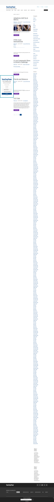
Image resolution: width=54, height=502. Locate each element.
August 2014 (35, 270)
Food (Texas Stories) (36, 42)
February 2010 (35, 344)
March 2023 (35, 129)
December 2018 (35, 199)
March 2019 (35, 195)
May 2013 (34, 291)
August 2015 (35, 254)
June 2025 (34, 92)
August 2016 (35, 238)
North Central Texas (36, 60)
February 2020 (35, 180)
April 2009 (34, 358)
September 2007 (35, 384)
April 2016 (34, 243)
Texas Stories (8, 10)
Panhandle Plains (36, 62)
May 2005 (34, 422)
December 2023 (35, 117)
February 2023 (35, 131)
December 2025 (35, 84)
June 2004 (34, 438)
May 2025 (34, 94)
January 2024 (35, 116)
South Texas (35, 63)
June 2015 (34, 257)
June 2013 (34, 290)
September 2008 (35, 368)
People (34, 49)
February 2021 (35, 164)
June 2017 (34, 224)
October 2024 (35, 103)
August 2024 (35, 106)
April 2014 (34, 276)
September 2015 (35, 253)
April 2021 (34, 161)
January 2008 (35, 379)
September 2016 (35, 236)
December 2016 (35, 232)
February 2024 (35, 114)
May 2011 (34, 324)
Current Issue (32, 10)
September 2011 (35, 318)
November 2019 (35, 184)
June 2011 (34, 322)
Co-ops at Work (25, 21)
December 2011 (35, 314)
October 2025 (35, 87)
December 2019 (35, 183)
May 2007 (34, 390)
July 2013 (34, 288)
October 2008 (35, 366)
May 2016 (34, 242)
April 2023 (34, 128)
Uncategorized (25, 100)
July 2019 (34, 190)
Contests (25, 10)
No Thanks (7, 95)
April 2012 (34, 309)
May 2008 (34, 373)
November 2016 (35, 233)
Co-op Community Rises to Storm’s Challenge (22, 61)
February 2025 (35, 98)
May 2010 (34, 340)
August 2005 (35, 418)
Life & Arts (34, 45)
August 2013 (35, 287)
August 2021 (35, 155)
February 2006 (35, 410)
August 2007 (35, 385)
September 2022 (35, 138)
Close (11, 77)
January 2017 (35, 231)
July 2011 (34, 321)
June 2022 (34, 142)
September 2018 (35, 203)
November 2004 (35, 431)
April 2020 (34, 177)
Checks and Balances (21, 79)
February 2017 (35, 229)
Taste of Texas (35, 29)
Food (12, 10)
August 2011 (35, 320)
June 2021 (34, 158)
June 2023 (34, 125)
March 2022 (35, 146)
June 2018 (34, 207)
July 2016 (34, 239)
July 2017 (34, 222)
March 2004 (35, 442)
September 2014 (35, 269)
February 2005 (35, 427)
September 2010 (35, 335)
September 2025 (35, 88)
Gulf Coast (34, 58)
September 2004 (35, 433)
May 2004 (34, 439)
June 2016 (34, 240)
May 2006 (34, 406)
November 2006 (35, 398)
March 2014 (35, 277)
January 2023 (35, 132)
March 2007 (35, 392)
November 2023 (35, 118)
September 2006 (35, 401)
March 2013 (35, 294)
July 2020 (34, 173)
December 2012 (35, 298)
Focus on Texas (35, 40)
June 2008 (34, 372)
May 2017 (34, 225)
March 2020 (35, 179)
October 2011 (35, 317)
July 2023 (34, 124)
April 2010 (34, 342)
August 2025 (35, 90)
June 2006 (34, 405)
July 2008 (34, 370)
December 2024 (35, 101)
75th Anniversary (36, 35)
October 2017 (35, 218)
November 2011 (35, 316)
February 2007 (35, 394)
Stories (34, 27)
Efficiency (34, 19)
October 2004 (35, 432)
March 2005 (35, 425)
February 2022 (35, 147)
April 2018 (34, 210)
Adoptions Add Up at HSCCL (21, 19)
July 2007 (34, 387)
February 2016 (35, 246)
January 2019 (35, 198)
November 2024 (35, 102)
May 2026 (34, 77)
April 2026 (34, 79)
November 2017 (35, 217)
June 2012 (34, 306)
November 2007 (35, 381)
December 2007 (35, 380)
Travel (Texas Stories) (36, 50)
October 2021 (35, 153)
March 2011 (35, 327)
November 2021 (35, 151)
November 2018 (35, 201)
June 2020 (34, 175)
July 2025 (34, 91)
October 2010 (35, 333)
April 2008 (34, 375)
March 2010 (35, 343)
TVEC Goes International (18, 40)
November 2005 (35, 414)
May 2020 (34, 176)
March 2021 (35, 162)
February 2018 (35, 213)
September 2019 (35, 187)
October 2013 (35, 284)
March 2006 (35, 409)
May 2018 (34, 209)
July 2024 (34, 107)
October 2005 (35, 416)
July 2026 (34, 75)
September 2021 (35, 154)
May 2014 (34, 275)
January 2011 (35, 329)
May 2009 (34, 357)
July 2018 (34, 206)
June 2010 (34, 339)
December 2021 (35, 150)
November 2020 (35, 168)
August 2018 (35, 205)
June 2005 (34, 421)
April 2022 (34, 144)
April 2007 (34, 391)
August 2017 (35, 221)
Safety (24, 64)
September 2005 (35, 417)
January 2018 (35, 214)
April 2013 (34, 292)
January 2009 (35, 362)
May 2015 (34, 258)
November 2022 (35, 135)
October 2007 (35, 383)
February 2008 (35, 377)
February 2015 (35, 262)
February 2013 (35, 295)
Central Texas (35, 55)
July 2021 (34, 157)
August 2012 (35, 303)
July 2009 (34, 354)
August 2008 (35, 369)
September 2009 (35, 351)
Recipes (34, 25)
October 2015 (35, 251)
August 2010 (35, 336)
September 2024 (35, 105)
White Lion (15, 21)
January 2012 (35, 313)
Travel (15, 10)
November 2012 (35, 299)
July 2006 (34, 403)
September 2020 (35, 170)
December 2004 (35, 429)
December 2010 (35, 331)
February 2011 (35, 328)
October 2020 (35, 169)
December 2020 (35, 166)
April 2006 (34, 407)
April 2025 (34, 95)
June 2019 (34, 191)
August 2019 (35, 188)
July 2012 (34, 305)
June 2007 (34, 388)
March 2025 (35, 96)
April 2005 (34, 424)
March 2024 (35, 113)
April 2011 (34, 325)
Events (22, 10)
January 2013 (35, 296)
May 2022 (34, 143)
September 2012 (35, 302)
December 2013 (35, 281)
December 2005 (35, 413)
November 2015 (35, 250)
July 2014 (34, 272)
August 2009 (35, 353)
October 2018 (35, 202)
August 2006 (35, 402)
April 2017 (34, 227)
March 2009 (35, 359)
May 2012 (34, 307)
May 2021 (34, 159)
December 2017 (35, 216)
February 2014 (35, 279)
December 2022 (35, 133)
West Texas (35, 65)
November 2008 (35, 365)
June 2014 (34, 273)
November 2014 (35, 266)
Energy (18, 10)
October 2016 (35, 235)
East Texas (35, 56)
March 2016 (35, 244)
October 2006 (35, 399)
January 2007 (35, 395)
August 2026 (35, 73)
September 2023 (35, 121)
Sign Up (7, 93)
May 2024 (34, 110)
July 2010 (34, 338)
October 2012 (35, 301)
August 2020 (35, 172)
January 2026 (35, 83)
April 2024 (34, 112)
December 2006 (35, 396)
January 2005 (35, 428)
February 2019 (35, 196)
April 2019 (34, 194)
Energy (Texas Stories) (36, 38)
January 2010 (35, 346)
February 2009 (35, 361)
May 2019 (34, 192)
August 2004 (35, 435)
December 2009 (35, 347)
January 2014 (35, 280)
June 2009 (34, 355)
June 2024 (34, 109)
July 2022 (34, 140)
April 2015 (34, 259)
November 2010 (35, 332)
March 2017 (35, 228)
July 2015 (34, 255)
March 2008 (35, 376)
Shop (29, 10)
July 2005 (34, 420)
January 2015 (35, 264)
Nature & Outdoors (36, 47)
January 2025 (35, 99)
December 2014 (35, 265)
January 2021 (35, 165)
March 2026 (35, 80)
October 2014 (35, 268)
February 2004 (35, 443)
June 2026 (34, 76)
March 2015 (35, 261)
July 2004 (34, 436)
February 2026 (35, 81)
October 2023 (35, 120)
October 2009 (35, 350)
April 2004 (35, 440)
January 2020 (35, 181)
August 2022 (35, 139)
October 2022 (35, 136)
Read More (16, 55)
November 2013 (35, 283)
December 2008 (35, 364)
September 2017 (35, 220)
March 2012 (35, 310)
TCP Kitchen (35, 30)
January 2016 (35, 247)
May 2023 (34, 127)
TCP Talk (17, 98)
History (34, 43)
